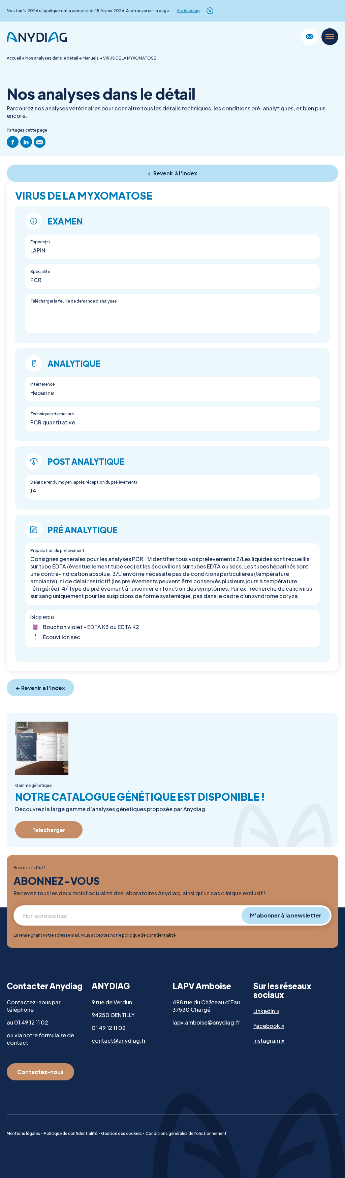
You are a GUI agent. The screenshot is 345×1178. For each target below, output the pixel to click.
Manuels (91, 58)
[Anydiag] (37, 37)
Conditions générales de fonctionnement (186, 1133)
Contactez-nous (40, 1071)
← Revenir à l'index (172, 173)
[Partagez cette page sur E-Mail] (39, 142)
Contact (309, 36)
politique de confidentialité (149, 935)
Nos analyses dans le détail (51, 58)
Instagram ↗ (268, 1040)
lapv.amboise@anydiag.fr (206, 1022)
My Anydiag (188, 10)
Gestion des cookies (121, 1133)
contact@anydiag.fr (119, 1040)
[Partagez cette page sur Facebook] (13, 142)
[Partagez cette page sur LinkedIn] (26, 142)
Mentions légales (23, 1133)
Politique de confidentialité (70, 1133)
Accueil (14, 58)
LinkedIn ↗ (266, 1010)
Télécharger (48, 829)
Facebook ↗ (268, 1025)
